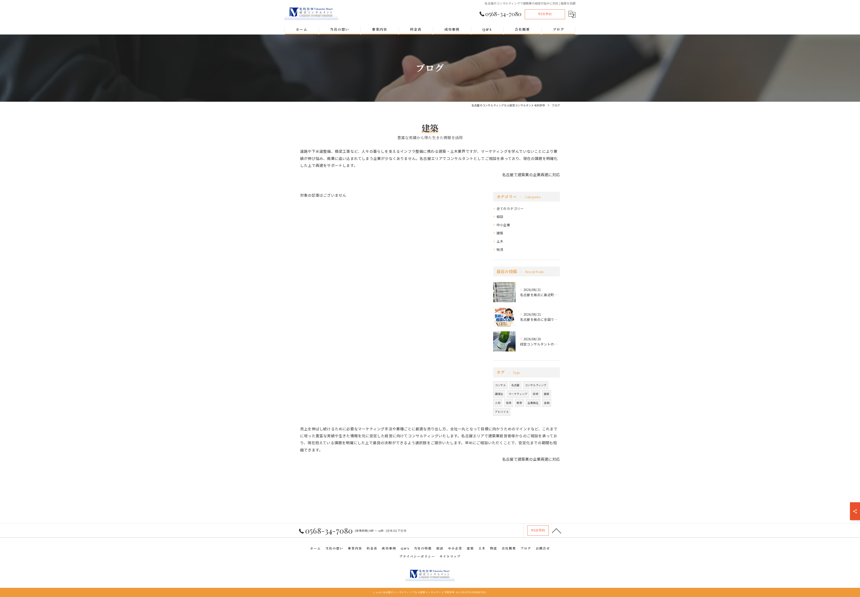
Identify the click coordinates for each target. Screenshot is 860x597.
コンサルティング (536, 385)
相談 (500, 216)
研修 (535, 394)
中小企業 (503, 224)
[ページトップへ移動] (556, 530)
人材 (497, 403)
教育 (519, 403)
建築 (500, 233)
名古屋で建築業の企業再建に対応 (531, 174)
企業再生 (533, 403)
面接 (546, 394)
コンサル (500, 385)
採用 (508, 403)
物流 (500, 249)
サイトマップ (450, 556)
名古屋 (515, 385)
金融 (546, 403)
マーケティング (518, 394)
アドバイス (502, 412)
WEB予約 (545, 14)
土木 (500, 241)
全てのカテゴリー (510, 208)
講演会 (499, 394)
